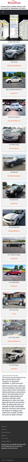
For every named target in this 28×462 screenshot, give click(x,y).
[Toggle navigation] (3, 12)
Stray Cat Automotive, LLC (14, 120)
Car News (3, 429)
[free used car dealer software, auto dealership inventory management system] (14, 2)
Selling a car (4, 435)
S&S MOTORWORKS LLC (14, 231)
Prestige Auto (14, 93)
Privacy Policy (4, 438)
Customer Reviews (5, 432)
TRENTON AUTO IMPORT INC (14, 65)
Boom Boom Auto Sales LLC (14, 176)
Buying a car (4, 426)
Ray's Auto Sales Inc (14, 148)
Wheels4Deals (10, 460)
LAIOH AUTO (14, 368)
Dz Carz (14, 313)
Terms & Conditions (6, 441)
